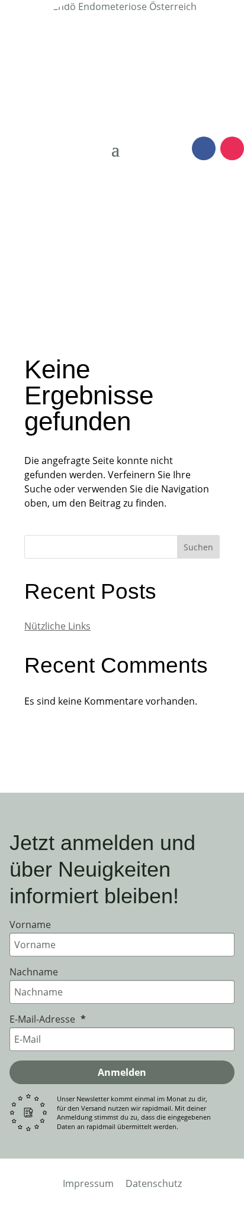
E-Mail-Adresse (43, 1019)
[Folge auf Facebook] (204, 148)
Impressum (88, 1183)
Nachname (33, 972)
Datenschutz (154, 1183)
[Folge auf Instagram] (232, 148)
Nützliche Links (57, 626)
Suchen (198, 547)
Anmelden (122, 1072)
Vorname (30, 924)
